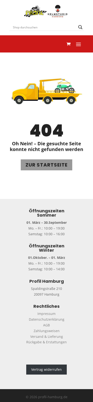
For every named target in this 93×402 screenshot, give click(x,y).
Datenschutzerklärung (46, 319)
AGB (46, 325)
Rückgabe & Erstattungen (46, 342)
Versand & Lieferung (46, 336)
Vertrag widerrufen (46, 369)
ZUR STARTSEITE (46, 165)
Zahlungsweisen (47, 331)
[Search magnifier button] (80, 27)
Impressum (46, 313)
